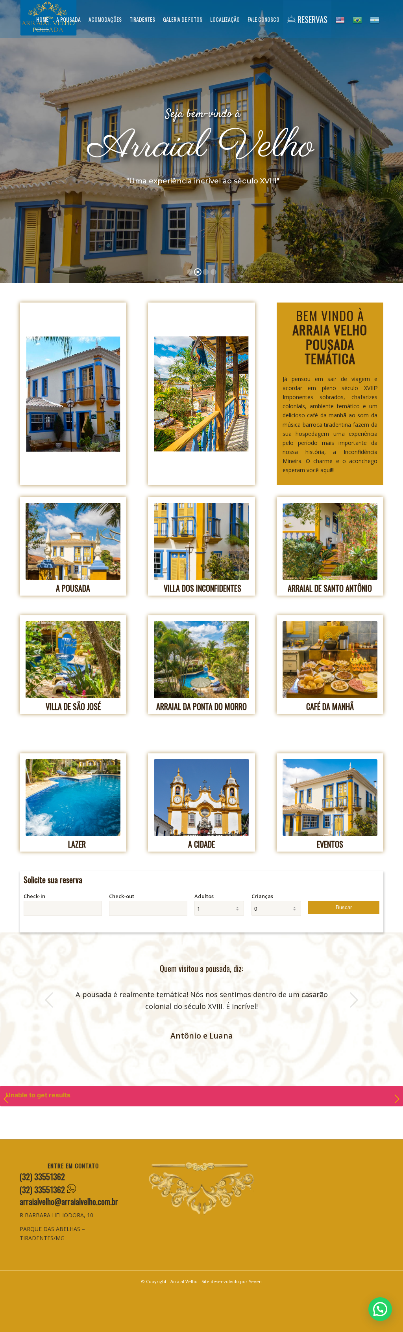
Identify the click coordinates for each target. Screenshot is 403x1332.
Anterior (49, 1000)
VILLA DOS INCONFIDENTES (202, 588)
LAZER (77, 844)
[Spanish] (374, 19)
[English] (340, 19)
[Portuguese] (357, 19)
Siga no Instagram (205, 1125)
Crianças (262, 896)
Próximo (354, 1000)
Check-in (34, 896)
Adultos (204, 896)
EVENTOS (330, 844)
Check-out (121, 896)
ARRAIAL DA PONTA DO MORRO (201, 706)
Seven (255, 1281)
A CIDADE (201, 844)
